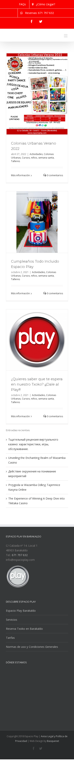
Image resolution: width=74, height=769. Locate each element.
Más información (20, 193)
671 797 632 (20, 573)
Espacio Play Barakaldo (21, 628)
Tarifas (10, 655)
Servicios (11, 637)
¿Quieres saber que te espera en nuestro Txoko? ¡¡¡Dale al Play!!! (37, 402)
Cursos (26, 175)
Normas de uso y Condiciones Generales (32, 664)
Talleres (15, 179)
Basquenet (53, 758)
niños (34, 175)
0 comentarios (54, 193)
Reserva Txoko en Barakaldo (24, 646)
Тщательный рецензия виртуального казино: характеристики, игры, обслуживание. (33, 461)
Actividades (36, 171)
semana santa (46, 175)
